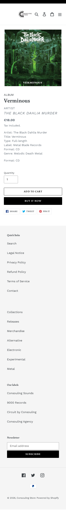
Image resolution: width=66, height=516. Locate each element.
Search (12, 243)
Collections (15, 312)
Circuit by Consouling (21, 412)
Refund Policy (16, 271)
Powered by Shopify (48, 498)
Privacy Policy (16, 262)
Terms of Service (18, 281)
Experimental (16, 359)
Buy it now (33, 200)
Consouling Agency (20, 421)
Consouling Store (26, 498)
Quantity (9, 172)
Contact (12, 290)
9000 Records (16, 402)
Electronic (14, 350)
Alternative (14, 340)
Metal (11, 368)
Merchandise (15, 331)
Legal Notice (15, 253)
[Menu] (60, 14)
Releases (13, 321)
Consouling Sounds (20, 393)
